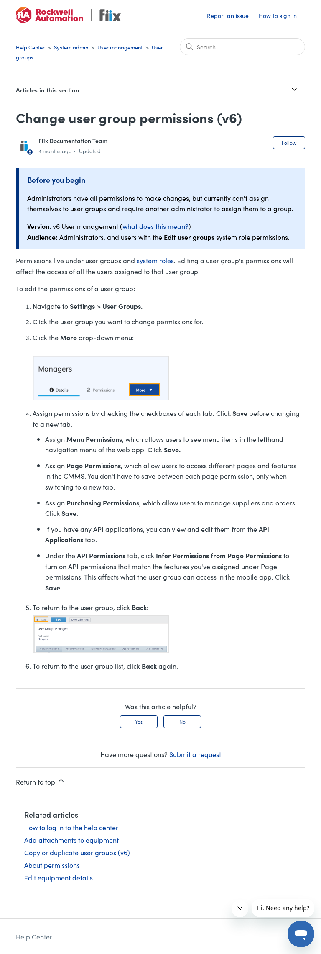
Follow (289, 142)
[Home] (68, 15)
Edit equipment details (58, 877)
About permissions (52, 864)
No (182, 721)
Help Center (30, 47)
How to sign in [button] (278, 15)
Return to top (36, 781)
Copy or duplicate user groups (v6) (77, 852)
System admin (71, 47)
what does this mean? (155, 226)
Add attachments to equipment (71, 839)
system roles (155, 260)
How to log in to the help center (71, 827)
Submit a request (195, 754)
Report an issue (228, 15)
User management (120, 47)
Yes (139, 721)
